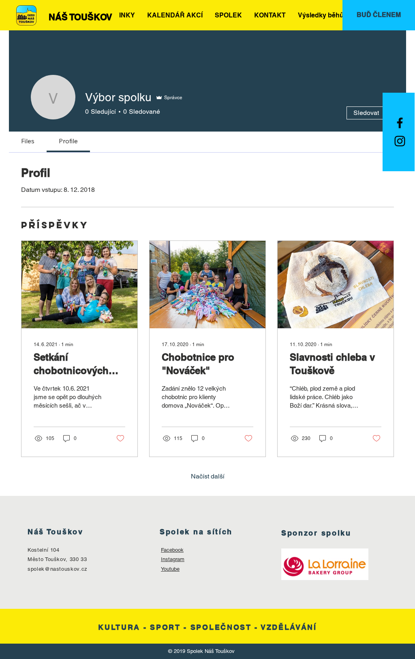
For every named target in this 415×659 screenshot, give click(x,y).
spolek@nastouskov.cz (58, 569)
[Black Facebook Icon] (400, 123)
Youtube (170, 569)
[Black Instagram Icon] (400, 141)
